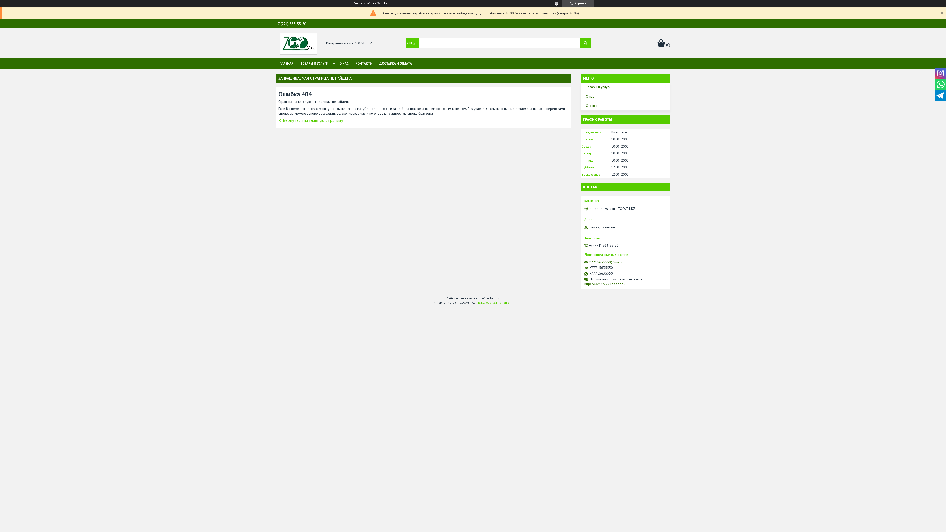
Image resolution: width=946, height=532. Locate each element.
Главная (286, 63)
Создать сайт (363, 3)
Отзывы (591, 105)
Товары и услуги (314, 63)
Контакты (363, 63)
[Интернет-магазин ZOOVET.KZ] (298, 43)
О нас (344, 63)
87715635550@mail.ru (606, 262)
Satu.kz (494, 298)
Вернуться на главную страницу (313, 120)
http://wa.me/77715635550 (604, 284)
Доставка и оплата (395, 63)
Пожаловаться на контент (495, 302)
